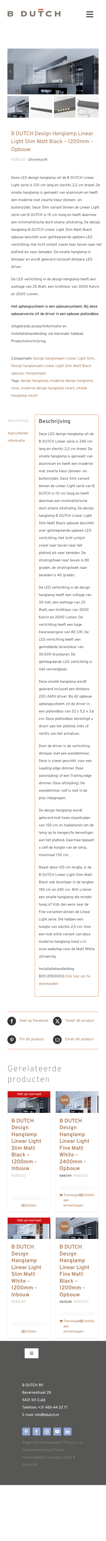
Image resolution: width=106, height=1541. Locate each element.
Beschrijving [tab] (18, 420)
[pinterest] (26, 1432)
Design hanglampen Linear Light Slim (63, 358)
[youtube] (57, 1432)
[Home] (34, 14)
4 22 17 (61, 1407)
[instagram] (47, 1432)
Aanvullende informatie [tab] (18, 437)
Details (30, 1205)
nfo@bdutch (45, 1415)
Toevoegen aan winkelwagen (70, 1200)
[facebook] (36, 1432)
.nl (57, 1415)
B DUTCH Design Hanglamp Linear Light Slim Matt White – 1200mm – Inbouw (26, 1271)
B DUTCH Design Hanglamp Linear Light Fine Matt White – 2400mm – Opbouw (74, 1145)
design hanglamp (34, 381)
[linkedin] (67, 1432)
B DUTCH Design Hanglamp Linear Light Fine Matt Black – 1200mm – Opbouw (74, 1271)
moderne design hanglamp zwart (47, 388)
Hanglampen (35, 373)
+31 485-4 (46, 1407)
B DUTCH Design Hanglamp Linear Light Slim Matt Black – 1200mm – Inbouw (26, 1145)
